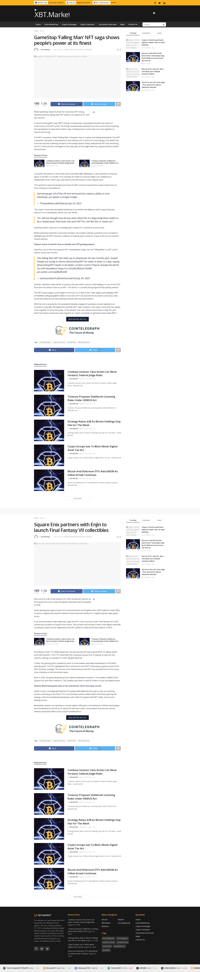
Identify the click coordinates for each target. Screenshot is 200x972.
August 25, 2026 (52, 166)
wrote (74, 212)
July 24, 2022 (83, 278)
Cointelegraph (45, 342)
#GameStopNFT (45, 265)
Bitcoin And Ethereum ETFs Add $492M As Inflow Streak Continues (93, 473)
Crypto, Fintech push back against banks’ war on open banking (153, 42)
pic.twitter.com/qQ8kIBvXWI (52, 271)
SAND (110, 677)
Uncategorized (124, 923)
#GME (88, 268)
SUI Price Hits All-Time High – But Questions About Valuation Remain (153, 84)
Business (82, 49)
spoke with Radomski (80, 691)
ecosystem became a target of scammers (78, 304)
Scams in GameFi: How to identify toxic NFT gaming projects (68, 244)
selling (99, 284)
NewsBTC (106, 950)
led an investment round (80, 677)
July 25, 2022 (58, 49)
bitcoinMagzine (108, 938)
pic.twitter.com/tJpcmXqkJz (63, 197)
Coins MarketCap (51, 24)
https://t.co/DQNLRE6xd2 (71, 268)
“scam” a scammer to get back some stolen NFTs (96, 313)
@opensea (81, 258)
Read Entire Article (77, 319)
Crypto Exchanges (69, 24)
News (122, 24)
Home (38, 24)
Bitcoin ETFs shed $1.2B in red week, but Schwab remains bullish (153, 71)
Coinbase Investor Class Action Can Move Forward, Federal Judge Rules (60, 162)
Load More (77, 498)
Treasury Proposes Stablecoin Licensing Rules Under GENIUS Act (104, 162)
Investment (72, 342)
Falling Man (99, 249)
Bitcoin (42, 31)
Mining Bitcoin (84, 342)
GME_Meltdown (86, 173)
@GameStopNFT (75, 261)
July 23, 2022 (74, 203)
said (59, 621)
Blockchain (75, 49)
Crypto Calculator (87, 24)
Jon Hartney (45, 49)
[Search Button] (164, 24)
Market (89, 49)
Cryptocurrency (59, 342)
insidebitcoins (122, 942)
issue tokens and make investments (89, 663)
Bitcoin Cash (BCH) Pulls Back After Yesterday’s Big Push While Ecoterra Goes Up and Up (153, 57)
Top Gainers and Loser (107, 24)
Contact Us (132, 24)
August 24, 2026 (97, 166)
